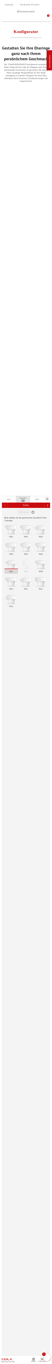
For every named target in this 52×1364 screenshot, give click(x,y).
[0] (46, 17)
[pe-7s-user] (41, 16)
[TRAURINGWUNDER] (26, 11)
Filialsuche (8, 5)
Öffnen (4, 17)
